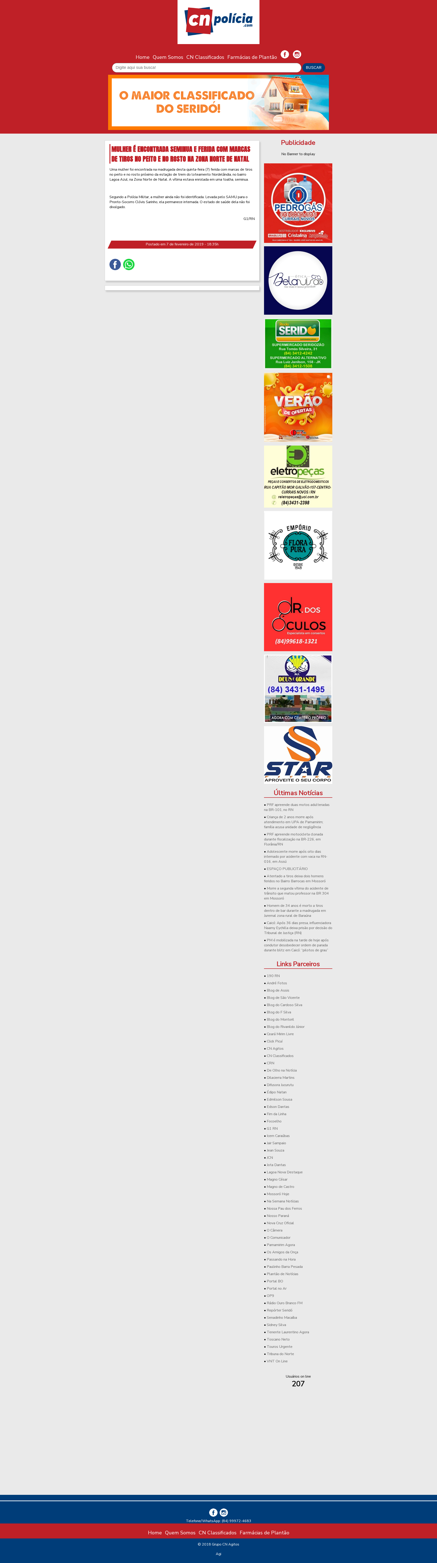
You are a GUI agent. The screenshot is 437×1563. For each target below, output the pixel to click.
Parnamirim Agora (281, 1244)
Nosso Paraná (278, 1215)
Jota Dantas (276, 1164)
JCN (270, 1157)
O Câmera (274, 1230)
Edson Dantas (278, 1106)
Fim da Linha (276, 1114)
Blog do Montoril (280, 1019)
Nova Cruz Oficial (280, 1223)
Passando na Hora (281, 1259)
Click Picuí (274, 1041)
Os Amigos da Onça (282, 1252)
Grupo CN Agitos (225, 1544)
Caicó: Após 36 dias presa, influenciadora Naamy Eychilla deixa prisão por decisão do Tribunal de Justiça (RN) (298, 927)
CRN (270, 1063)
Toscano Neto (278, 1339)
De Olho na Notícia (282, 1070)
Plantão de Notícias (282, 1273)
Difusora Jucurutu (280, 1084)
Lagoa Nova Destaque (285, 1172)
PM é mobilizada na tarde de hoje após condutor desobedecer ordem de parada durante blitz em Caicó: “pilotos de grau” (296, 945)
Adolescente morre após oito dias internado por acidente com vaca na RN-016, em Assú (295, 856)
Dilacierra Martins (281, 1077)
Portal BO (275, 1281)
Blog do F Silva (279, 1012)
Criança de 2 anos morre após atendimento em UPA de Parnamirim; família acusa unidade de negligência (293, 822)
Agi (218, 1553)
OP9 (270, 1295)
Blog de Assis (278, 990)
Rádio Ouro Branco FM (284, 1303)
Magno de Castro (280, 1186)
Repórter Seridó (279, 1310)
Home (143, 57)
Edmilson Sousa (279, 1099)
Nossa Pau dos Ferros (284, 1208)
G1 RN (272, 1128)
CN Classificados (205, 57)
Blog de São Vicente (283, 997)
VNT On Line (277, 1361)
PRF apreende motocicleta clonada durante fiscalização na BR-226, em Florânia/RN (293, 839)
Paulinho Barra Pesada (285, 1266)
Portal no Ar (277, 1288)
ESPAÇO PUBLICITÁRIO (287, 868)
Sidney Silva (276, 1324)
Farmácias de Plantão (252, 57)
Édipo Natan (277, 1092)
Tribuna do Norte (280, 1353)
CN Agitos (275, 1048)
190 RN (273, 975)
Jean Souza (275, 1150)
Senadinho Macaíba (282, 1317)
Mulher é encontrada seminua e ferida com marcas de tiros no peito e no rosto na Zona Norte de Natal (181, 154)
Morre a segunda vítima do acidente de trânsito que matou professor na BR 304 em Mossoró (296, 893)
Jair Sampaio (276, 1143)
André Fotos (277, 983)
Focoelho (274, 1121)
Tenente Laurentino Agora (288, 1332)
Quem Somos (168, 57)
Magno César (277, 1179)
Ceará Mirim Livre (280, 1034)
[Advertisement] (298, 1459)
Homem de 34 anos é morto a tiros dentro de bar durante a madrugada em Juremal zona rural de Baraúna (295, 910)
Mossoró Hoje (278, 1194)
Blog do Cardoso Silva (284, 1004)
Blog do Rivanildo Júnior (286, 1026)
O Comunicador (278, 1237)
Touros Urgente (279, 1346)
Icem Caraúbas (278, 1135)
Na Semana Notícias (283, 1201)
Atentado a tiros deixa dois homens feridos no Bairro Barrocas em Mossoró (295, 879)
